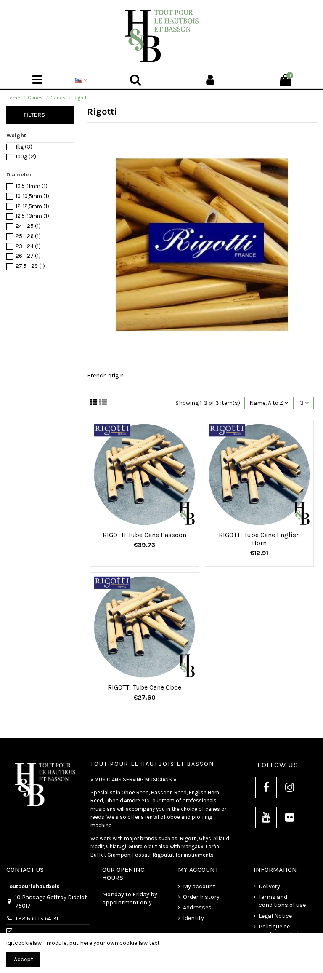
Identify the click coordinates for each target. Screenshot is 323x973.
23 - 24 (28, 246)
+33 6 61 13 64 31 (36, 918)
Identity (193, 918)
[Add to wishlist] (138, 523)
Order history (201, 897)
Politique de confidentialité (278, 930)
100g (26, 156)
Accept (23, 959)
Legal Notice (275, 916)
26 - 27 (28, 256)
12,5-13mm (32, 216)
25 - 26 (28, 236)
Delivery (269, 886)
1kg (24, 147)
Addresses (197, 907)
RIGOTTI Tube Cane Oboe (144, 687)
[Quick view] (150, 523)
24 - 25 (28, 226)
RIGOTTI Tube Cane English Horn (259, 539)
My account (199, 886)
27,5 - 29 (30, 266)
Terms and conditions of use (282, 901)
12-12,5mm (32, 206)
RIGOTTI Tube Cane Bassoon (144, 535)
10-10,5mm (32, 196)
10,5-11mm (32, 186)
